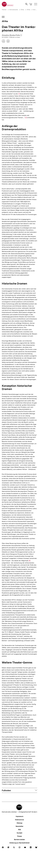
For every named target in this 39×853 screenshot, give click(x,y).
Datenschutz (19, 820)
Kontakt (19, 833)
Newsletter (19, 826)
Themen (4, 9)
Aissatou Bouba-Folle (12, 35)
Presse (19, 836)
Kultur (34, 9)
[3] (29, 561)
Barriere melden (19, 839)
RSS (19, 829)
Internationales (13, 9)
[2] (26, 118)
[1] (19, 94)
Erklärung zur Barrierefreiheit (19, 843)
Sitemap (19, 823)
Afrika (22, 9)
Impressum (19, 816)
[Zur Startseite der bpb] (8, 6)
